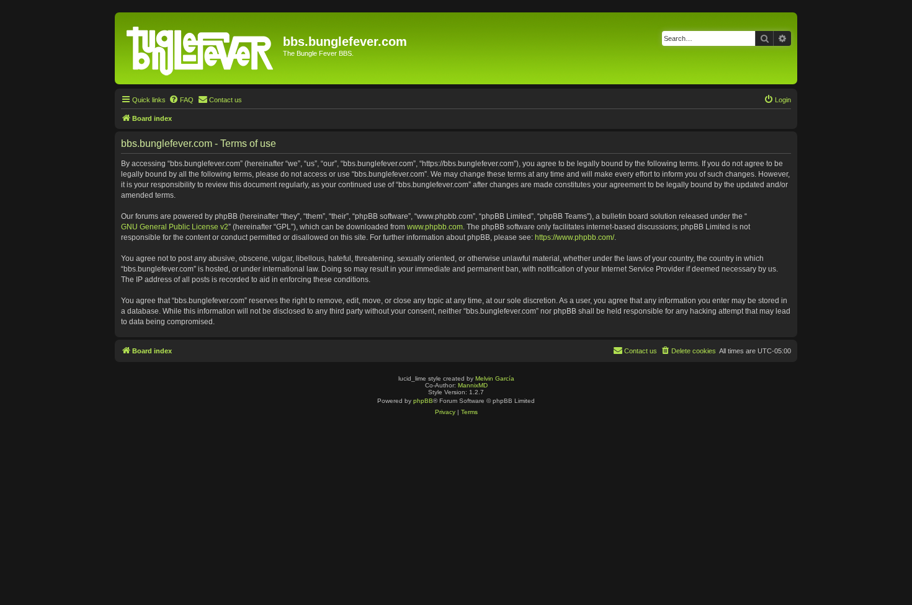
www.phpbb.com (435, 227)
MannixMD (473, 385)
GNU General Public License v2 (174, 227)
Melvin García (494, 378)
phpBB (423, 400)
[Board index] (200, 48)
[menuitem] (181, 99)
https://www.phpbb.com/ (574, 237)
